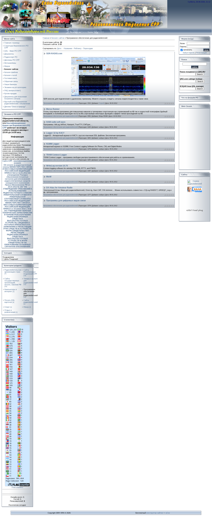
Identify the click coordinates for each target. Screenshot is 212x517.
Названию (68, 48)
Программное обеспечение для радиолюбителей (60, 103)
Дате (59, 48)
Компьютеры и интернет (10, 290)
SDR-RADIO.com (54, 53)
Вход (69, 25)
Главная (47, 25)
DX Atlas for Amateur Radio (59, 187)
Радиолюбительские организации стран (13, 271)
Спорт (7, 307)
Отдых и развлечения (9, 311)
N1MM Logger (52, 144)
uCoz (168, 513)
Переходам (88, 48)
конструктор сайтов (154, 513)
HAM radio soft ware (55, 122)
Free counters (17, 487)
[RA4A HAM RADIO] (194, 188)
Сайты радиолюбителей (31, 301)
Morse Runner (53, 109)
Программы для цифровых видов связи (66, 200)
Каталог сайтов (58, 38)
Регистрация (58, 25)
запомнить (187, 50)
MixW (48, 177)
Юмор (26, 307)
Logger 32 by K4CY (55, 133)
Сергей (101, 103)
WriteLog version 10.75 (57, 166)
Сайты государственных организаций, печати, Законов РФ (12, 282)
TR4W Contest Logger (56, 155)
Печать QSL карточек (9, 301)
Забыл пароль (189, 53)
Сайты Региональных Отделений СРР (30, 272)
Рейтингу (77, 48)
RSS (102, 32)
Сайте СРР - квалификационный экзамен (17, 162)
